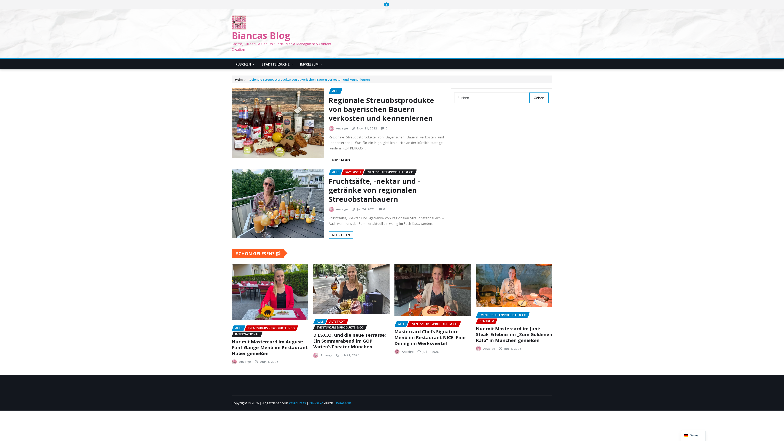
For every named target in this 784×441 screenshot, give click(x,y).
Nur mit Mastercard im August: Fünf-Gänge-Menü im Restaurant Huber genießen (270, 347)
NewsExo (316, 403)
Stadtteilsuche (276, 64)
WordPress (297, 403)
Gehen (539, 98)
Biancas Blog (261, 35)
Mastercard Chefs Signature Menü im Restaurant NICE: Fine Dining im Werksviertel (430, 337)
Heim (239, 79)
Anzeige (342, 128)
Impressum (310, 64)
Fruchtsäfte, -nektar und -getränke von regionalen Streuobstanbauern (374, 190)
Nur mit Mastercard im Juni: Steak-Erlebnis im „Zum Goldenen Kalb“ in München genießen (514, 334)
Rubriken (243, 64)
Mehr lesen (341, 159)
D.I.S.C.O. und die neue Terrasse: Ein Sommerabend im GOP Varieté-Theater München (349, 341)
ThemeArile (343, 403)
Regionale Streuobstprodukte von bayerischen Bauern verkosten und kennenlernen (309, 79)
